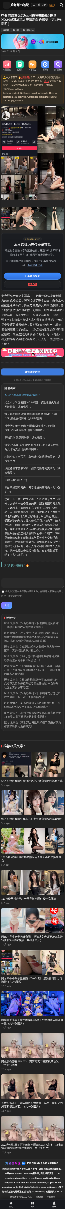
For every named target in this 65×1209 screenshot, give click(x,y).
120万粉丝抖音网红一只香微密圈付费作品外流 (28, 898)
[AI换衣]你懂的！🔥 (16, 565)
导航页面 (50, 1197)
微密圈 (6, 30)
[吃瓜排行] (7, 66)
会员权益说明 (35, 265)
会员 (46, 81)
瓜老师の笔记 (19, 5)
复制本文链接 (32, 371)
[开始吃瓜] (32, 66)
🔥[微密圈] (24, 77)
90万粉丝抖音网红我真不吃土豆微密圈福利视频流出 (32, 819)
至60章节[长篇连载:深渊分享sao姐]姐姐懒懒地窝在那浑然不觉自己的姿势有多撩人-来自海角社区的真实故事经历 (31, 637)
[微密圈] (45, 66)
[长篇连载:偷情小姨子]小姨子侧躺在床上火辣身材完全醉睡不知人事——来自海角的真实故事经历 (32, 670)
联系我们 (40, 1197)
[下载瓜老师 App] (52, 5)
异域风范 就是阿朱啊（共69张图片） (26, 437)
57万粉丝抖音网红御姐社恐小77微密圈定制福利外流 (32, 780)
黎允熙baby (28, 30)
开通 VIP (32, 284)
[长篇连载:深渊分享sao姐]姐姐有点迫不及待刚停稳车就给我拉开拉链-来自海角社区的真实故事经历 (31, 683)
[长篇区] (20, 66)
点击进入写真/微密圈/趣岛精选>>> (22, 395)
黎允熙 (16, 30)
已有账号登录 (32, 276)
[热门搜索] (58, 66)
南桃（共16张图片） (16, 480)
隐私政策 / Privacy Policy (22, 1197)
